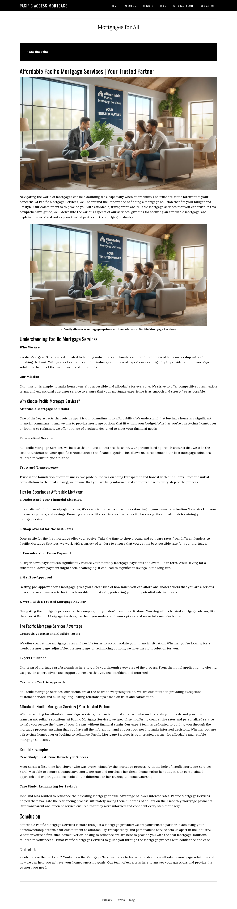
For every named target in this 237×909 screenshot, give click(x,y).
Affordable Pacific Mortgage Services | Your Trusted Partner (87, 71)
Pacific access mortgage (43, 5)
